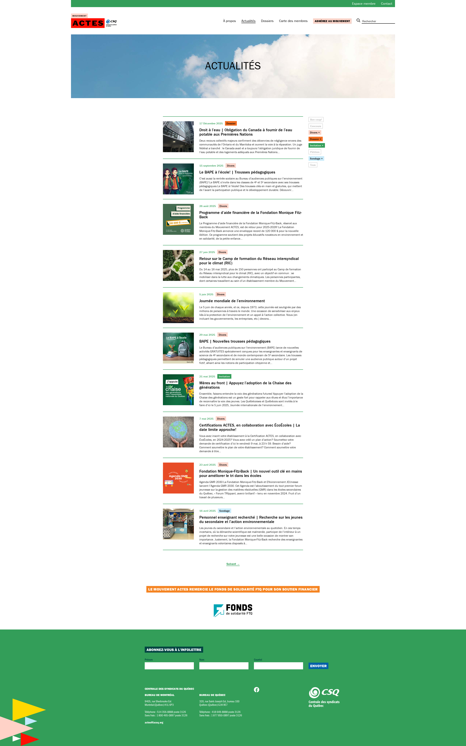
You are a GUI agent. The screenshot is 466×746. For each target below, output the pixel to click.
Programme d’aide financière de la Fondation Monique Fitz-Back (250, 214)
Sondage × (316, 158)
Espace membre (364, 3)
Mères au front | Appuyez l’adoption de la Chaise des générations (245, 385)
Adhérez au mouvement (332, 21)
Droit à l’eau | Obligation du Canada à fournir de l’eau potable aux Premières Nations (245, 132)
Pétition (314, 152)
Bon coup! (316, 119)
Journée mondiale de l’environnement (232, 300)
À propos (229, 21)
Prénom (149, 659)
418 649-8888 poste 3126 (226, 712)
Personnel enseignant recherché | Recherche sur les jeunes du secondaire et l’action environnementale (251, 519)
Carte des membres (293, 21)
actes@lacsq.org (154, 722)
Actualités (248, 21)
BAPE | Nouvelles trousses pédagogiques (234, 341)
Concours (315, 126)
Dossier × (315, 139)
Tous (313, 165)
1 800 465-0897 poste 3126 (172, 715)
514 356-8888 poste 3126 (171, 712)
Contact (386, 3)
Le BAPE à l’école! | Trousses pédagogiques (237, 172)
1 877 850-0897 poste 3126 (226, 715)
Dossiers (267, 21)
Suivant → (233, 564)
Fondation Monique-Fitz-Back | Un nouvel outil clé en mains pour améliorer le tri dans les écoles (250, 473)
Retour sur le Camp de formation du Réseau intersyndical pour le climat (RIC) (249, 260)
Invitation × (316, 145)
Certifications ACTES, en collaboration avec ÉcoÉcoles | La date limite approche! (249, 427)
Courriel (258, 659)
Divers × (315, 132)
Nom (201, 659)
